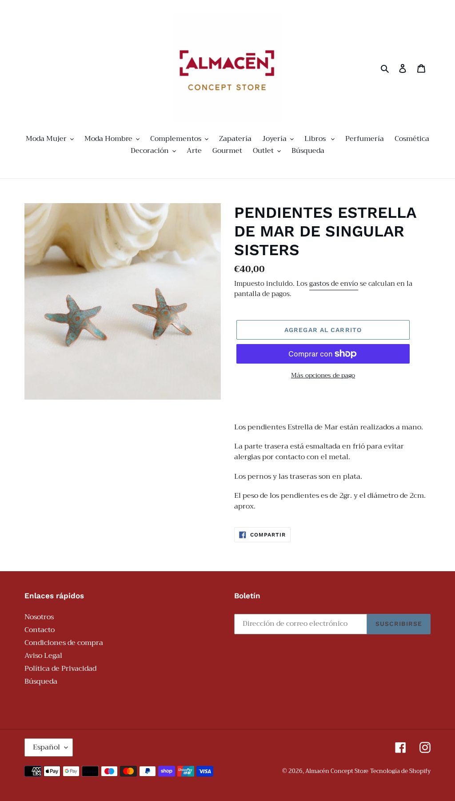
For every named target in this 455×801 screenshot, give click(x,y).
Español (46, 747)
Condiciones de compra (63, 643)
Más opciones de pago (323, 375)
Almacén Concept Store (336, 771)
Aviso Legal (43, 655)
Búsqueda (40, 681)
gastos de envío (333, 283)
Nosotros (39, 617)
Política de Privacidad (60, 668)
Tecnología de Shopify (400, 771)
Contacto (39, 630)
